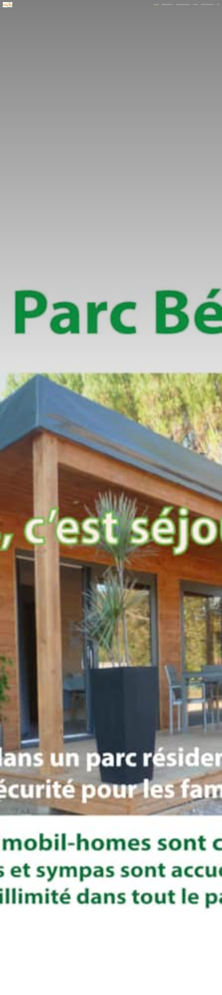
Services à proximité (207, 4)
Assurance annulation (183, 4)
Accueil (156, 4)
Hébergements (167, 4)
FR (218, 4)
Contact (195, 4)
